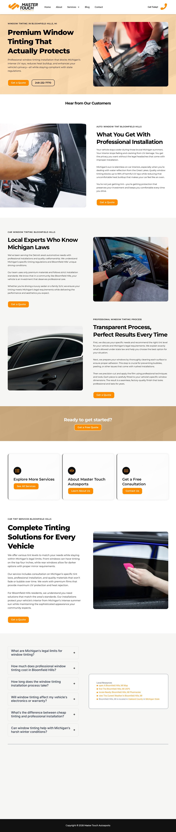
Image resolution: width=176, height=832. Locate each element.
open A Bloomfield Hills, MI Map (113, 685)
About (59, 7)
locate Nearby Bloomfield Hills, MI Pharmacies (120, 692)
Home (47, 7)
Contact (99, 7)
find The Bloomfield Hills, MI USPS (114, 689)
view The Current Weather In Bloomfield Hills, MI (120, 695)
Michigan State (152, 699)
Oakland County (135, 699)
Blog (87, 7)
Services (71, 7)
